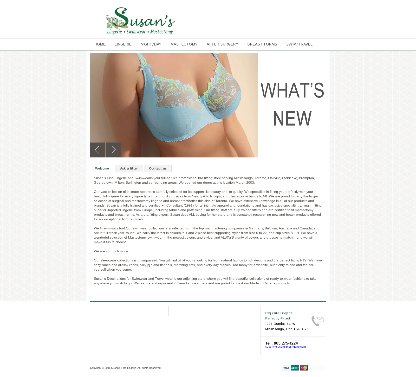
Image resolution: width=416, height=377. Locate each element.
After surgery (222, 44)
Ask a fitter (129, 168)
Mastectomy (183, 44)
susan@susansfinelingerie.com (285, 347)
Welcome (102, 168)
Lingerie (123, 44)
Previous (97, 150)
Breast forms (262, 44)
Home (99, 44)
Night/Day (151, 44)
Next (113, 150)
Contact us (158, 168)
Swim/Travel (299, 44)
